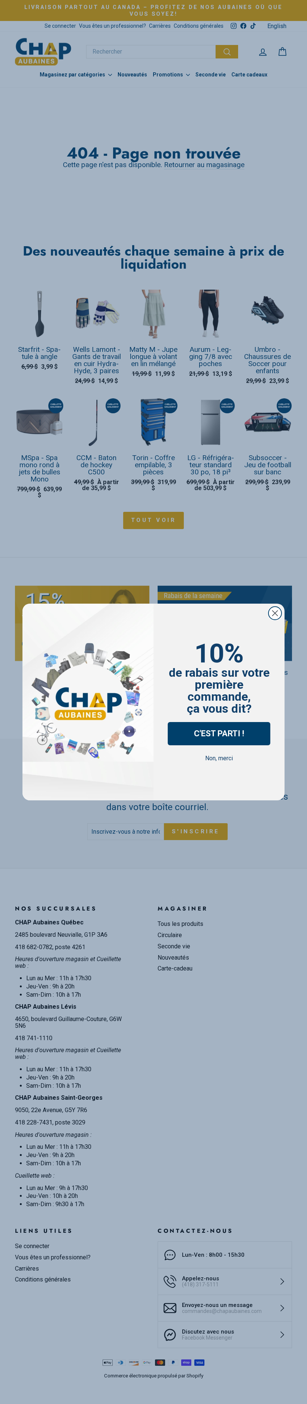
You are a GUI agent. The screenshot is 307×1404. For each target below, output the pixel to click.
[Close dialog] (275, 613)
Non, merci (219, 758)
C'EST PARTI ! (219, 733)
